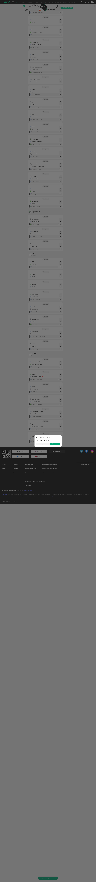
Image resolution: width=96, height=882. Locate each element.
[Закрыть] (59, 437)
